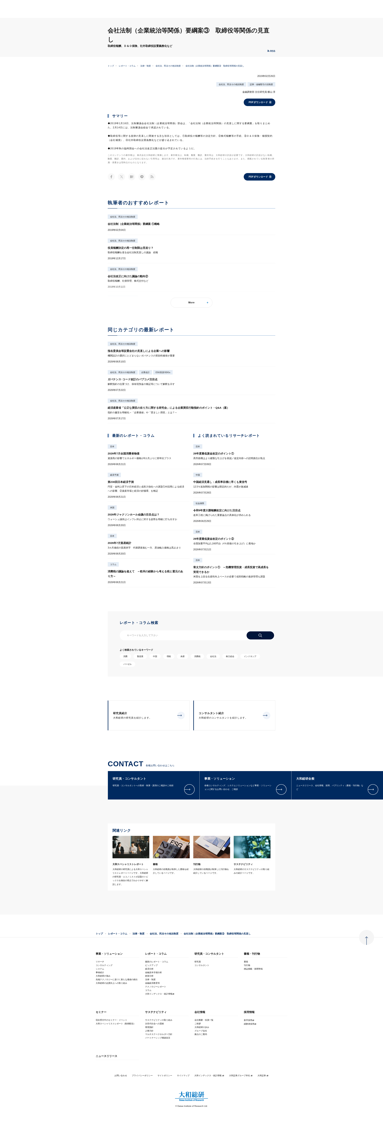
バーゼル (127, 664)
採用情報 (249, 1012)
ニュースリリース (106, 1056)
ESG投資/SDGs (163, 372)
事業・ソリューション (109, 953)
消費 (125, 656)
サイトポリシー (165, 1075)
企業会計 (145, 372)
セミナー (101, 1012)
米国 (112, 507)
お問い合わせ (120, 1075)
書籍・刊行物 (252, 953)
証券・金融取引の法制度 (261, 84)
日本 (112, 446)
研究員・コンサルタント (209, 953)
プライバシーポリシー (142, 1075)
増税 (169, 656)
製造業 (140, 656)
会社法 (213, 656)
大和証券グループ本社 (239, 1075)
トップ (111, 66)
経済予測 (114, 475)
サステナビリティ (156, 1012)
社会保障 (200, 503)
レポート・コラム (127, 66)
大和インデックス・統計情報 (208, 1075)
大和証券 (261, 1075)
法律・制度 (145, 66)
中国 (198, 475)
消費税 (197, 656)
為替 (182, 656)
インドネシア (250, 656)
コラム (113, 564)
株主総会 (230, 656)
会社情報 (199, 1012)
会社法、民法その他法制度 (168, 66)
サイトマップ (183, 1075)
